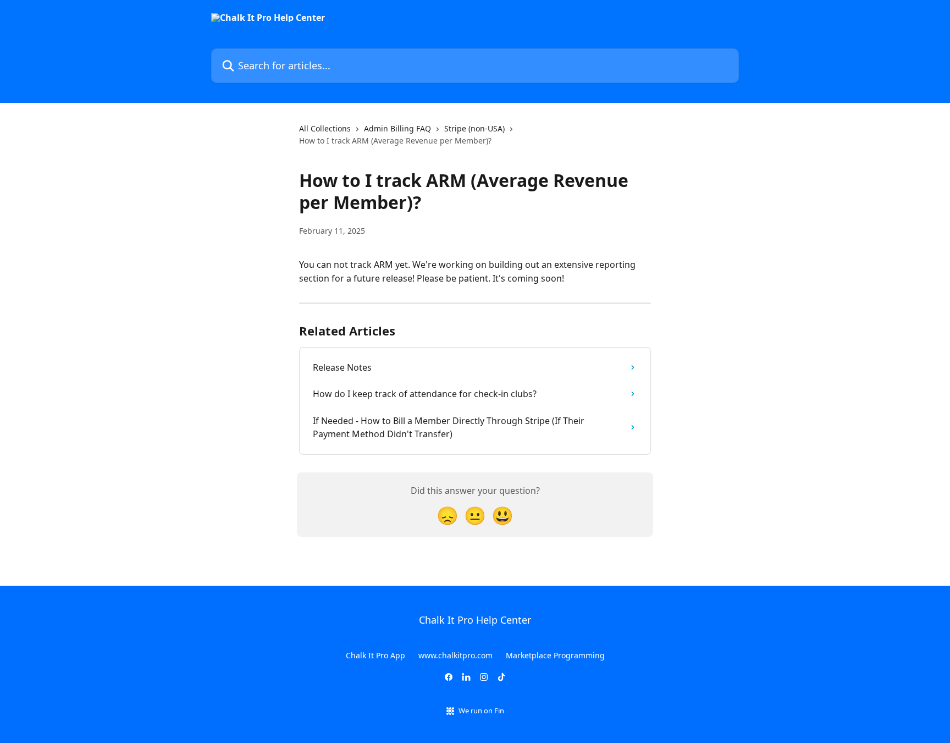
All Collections (325, 128)
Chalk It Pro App (375, 655)
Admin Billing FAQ (397, 128)
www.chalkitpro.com (455, 655)
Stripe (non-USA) (474, 128)
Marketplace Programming (555, 655)
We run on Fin (481, 711)
